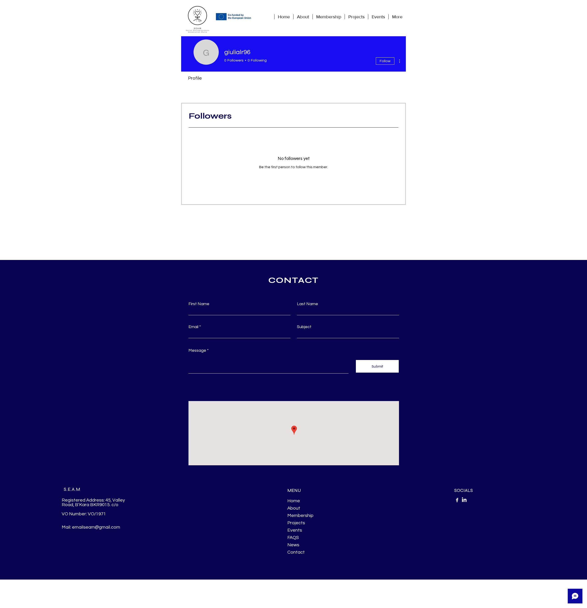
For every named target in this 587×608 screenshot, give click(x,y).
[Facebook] (457, 500)
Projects (296, 523)
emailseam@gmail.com (96, 527)
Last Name (307, 304)
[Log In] (407, 17)
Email (193, 327)
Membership (300, 515)
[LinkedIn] (464, 500)
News (293, 545)
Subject (304, 327)
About (293, 508)
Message (197, 351)
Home (293, 501)
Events (294, 530)
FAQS (293, 537)
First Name (198, 304)
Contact (296, 552)
